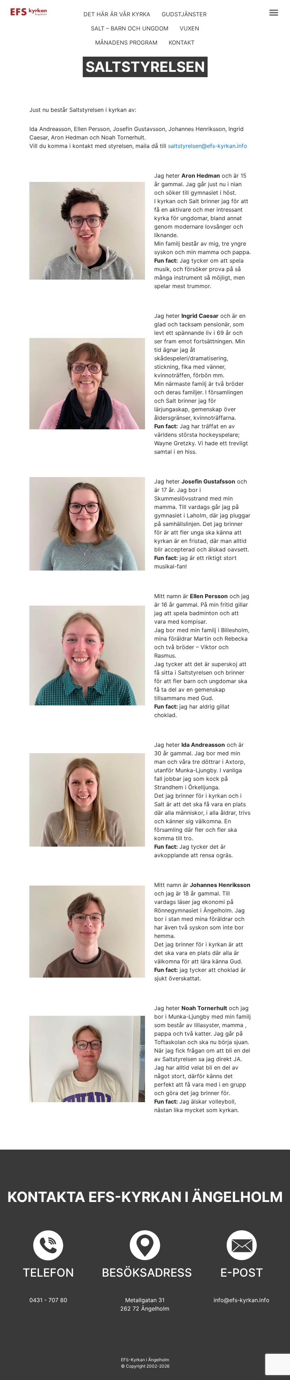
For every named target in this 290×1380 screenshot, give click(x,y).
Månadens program (126, 42)
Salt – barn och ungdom (129, 28)
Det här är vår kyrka (116, 14)
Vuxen (189, 28)
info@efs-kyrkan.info (241, 1300)
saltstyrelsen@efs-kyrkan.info (207, 145)
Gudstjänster (184, 14)
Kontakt (182, 42)
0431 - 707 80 (48, 1300)
